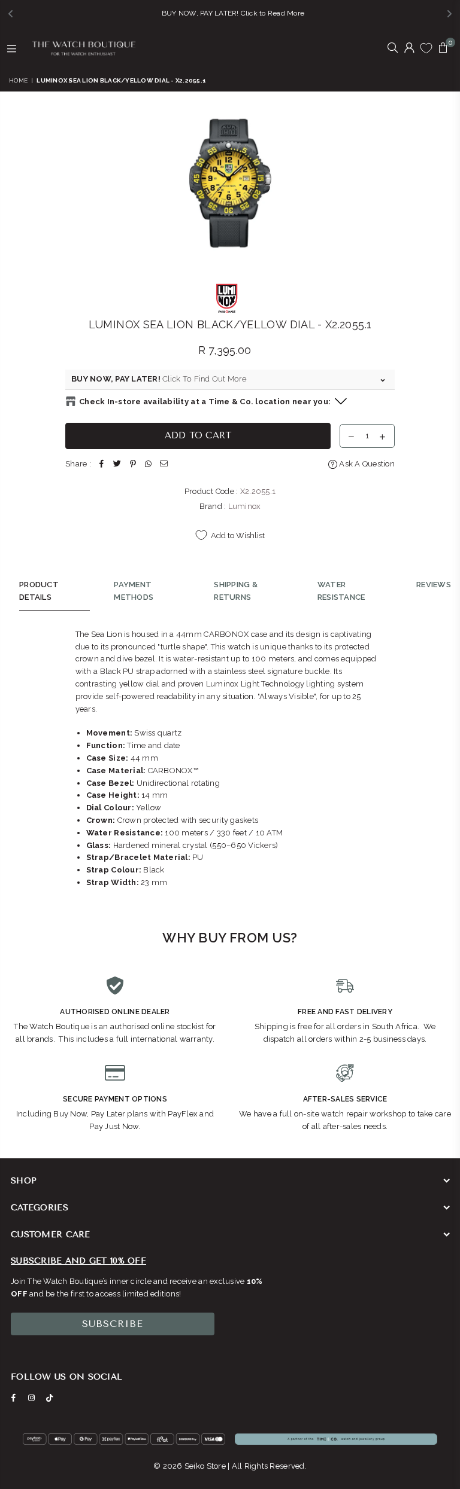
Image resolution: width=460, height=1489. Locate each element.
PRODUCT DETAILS (39, 591)
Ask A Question (366, 463)
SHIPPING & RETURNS (236, 591)
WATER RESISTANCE (341, 591)
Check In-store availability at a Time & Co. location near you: (205, 401)
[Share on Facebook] (102, 464)
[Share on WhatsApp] (148, 464)
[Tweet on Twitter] (117, 464)
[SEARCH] (393, 48)
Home (18, 80)
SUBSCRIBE (112, 1323)
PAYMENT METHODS (133, 591)
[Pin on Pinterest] (133, 464)
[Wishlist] (426, 48)
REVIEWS (433, 584)
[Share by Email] (164, 464)
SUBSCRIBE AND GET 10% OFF (78, 1261)
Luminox (244, 506)
